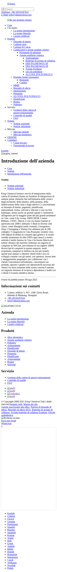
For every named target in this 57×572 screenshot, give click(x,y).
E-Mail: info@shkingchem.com (16, 15)
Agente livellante (34, 69)
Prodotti (11, 39)
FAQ (15, 118)
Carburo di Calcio (22, 47)
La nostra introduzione (24, 30)
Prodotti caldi (15, 404)
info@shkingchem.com (18, 300)
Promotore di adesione (30, 52)
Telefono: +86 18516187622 (15, 12)
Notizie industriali (21, 126)
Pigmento (17, 93)
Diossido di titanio (22, 41)
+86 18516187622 (16, 298)
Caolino (23, 82)
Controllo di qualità (22, 115)
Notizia (10, 121)
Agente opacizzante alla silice (15, 407)
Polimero (17, 104)
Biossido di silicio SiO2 (19, 409)
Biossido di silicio (21, 88)
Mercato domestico (22, 134)
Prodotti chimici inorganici (26, 77)
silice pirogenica (15, 337)
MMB (16, 85)
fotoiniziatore (19, 91)
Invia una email (8, 420)
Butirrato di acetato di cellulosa (40, 60)
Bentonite (24, 80)
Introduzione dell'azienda (19, 174)
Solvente (11, 364)
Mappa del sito (30, 404)
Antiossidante (32, 58)
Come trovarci (20, 143)
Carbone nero (19, 44)
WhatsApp (6, 423)
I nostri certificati (21, 36)
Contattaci (12, 140)
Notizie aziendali (21, 123)
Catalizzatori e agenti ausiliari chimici (31, 49)
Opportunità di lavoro (23, 145)
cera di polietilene (34, 71)
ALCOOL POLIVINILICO (39, 74)
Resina (16, 101)
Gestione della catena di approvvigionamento (24, 111)
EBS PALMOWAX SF (37, 63)
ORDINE (12, 137)
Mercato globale (21, 132)
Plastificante (19, 99)
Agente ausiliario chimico (31, 55)
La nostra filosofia (22, 33)
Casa (9, 25)
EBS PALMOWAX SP (37, 66)
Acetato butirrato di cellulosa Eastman (29, 412)
